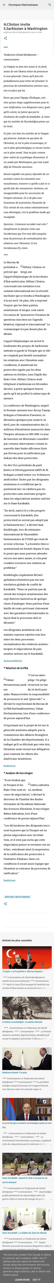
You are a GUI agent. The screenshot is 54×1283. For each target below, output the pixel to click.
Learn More (22, 1279)
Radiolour (10, 765)
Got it (36, 1279)
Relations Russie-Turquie (14, 1072)
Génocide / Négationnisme (17, 897)
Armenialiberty (13, 660)
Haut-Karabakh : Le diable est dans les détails (24, 1233)
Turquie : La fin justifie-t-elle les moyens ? (22, 971)
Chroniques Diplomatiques (23, 4)
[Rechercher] (50, 4)
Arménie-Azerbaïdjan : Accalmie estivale (22, 1022)
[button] (5, 38)
